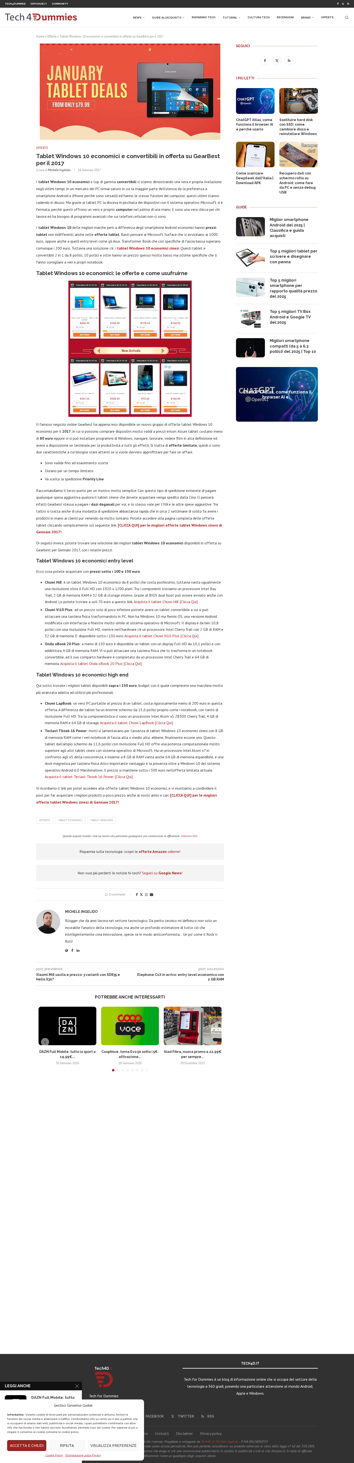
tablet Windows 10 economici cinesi (148, 248)
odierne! (159, 851)
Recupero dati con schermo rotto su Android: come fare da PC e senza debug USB (297, 182)
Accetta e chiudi (27, 1446)
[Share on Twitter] (141, 894)
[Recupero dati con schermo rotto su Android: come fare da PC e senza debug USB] (298, 155)
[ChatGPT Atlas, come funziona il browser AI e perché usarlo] (255, 101)
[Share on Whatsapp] (146, 894)
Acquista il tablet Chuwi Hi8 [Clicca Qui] (166, 601)
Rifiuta (67, 1446)
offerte (44, 820)
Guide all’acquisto (166, 17)
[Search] (346, 17)
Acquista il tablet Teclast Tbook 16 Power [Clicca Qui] (89, 776)
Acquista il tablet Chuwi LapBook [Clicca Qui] (136, 722)
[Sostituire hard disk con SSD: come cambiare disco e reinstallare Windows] (298, 101)
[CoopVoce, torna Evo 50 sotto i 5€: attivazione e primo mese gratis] (130, 1026)
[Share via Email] (151, 894)
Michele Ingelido (59, 170)
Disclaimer (184, 1433)
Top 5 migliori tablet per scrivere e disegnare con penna (293, 256)
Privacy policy (211, 1433)
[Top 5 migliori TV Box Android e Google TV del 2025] (250, 318)
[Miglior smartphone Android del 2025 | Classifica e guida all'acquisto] (250, 226)
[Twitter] (343, 4)
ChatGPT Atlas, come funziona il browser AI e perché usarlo (254, 124)
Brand (306, 17)
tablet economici (70, 820)
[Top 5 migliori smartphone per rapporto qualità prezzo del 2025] (250, 287)
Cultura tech (258, 17)
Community (60, 3)
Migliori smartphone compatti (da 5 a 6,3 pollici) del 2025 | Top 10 (293, 346)
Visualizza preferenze (113, 1446)
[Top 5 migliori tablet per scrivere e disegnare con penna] (250, 258)
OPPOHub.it (38, 3)
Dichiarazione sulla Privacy (83, 1455)
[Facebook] (338, 4)
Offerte (327, 17)
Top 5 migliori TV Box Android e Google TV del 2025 (290, 317)
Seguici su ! (162, 872)
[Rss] (348, 4)
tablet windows (102, 820)
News (137, 17)
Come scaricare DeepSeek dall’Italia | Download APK (254, 178)
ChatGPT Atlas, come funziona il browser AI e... (277, 394)
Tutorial (230, 17)
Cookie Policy (54, 1455)
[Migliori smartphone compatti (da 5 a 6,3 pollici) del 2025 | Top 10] (250, 347)
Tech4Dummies (15, 3)
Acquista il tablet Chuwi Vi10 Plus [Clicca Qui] (161, 635)
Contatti (162, 1433)
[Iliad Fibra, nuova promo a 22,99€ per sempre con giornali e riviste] (193, 1026)
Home (40, 36)
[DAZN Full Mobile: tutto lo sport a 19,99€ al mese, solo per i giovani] (67, 1026)
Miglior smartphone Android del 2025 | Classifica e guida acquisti (289, 227)
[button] (45, 1042)
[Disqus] (130, 1146)
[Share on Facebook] (137, 894)
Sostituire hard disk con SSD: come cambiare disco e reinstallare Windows (298, 127)
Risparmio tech (203, 17)
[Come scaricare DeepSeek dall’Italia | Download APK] (255, 155)
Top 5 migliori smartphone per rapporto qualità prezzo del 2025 (293, 288)
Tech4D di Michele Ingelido (219, 1441)
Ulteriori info (189, 836)
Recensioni (285, 17)
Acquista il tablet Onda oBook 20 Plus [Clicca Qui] (101, 663)
